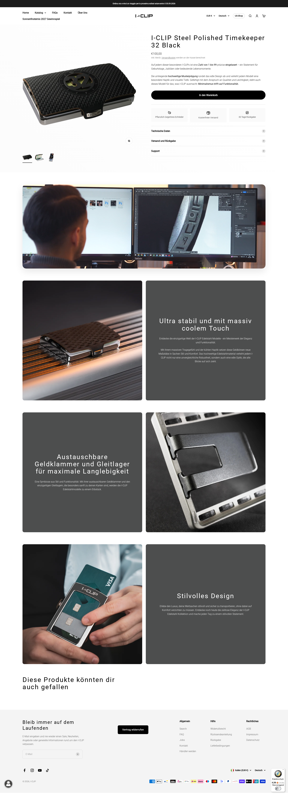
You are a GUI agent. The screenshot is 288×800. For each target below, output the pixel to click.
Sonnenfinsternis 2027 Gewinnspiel (41, 19)
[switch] (278, 788)
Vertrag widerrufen (133, 729)
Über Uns (82, 12)
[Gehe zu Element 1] (27, 157)
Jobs (182, 740)
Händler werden (188, 751)
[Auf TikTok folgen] (47, 770)
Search (183, 728)
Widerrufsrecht (218, 728)
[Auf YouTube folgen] (40, 770)
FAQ (182, 734)
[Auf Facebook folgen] (24, 770)
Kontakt (68, 12)
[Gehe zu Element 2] (39, 158)
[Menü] (283, 770)
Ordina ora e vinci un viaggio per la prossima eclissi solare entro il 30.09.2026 (144, 4)
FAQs (55, 12)
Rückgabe (215, 740)
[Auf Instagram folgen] (32, 770)
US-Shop (239, 16)
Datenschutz (253, 740)
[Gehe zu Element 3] (51, 158)
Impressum (252, 734)
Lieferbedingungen (220, 745)
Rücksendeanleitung (221, 734)
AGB (248, 728)
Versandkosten (169, 57)
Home (25, 12)
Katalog (39, 12)
